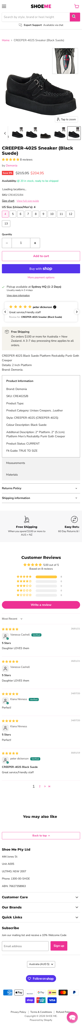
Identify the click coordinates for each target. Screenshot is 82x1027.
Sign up (59, 946)
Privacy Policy (18, 1012)
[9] (44, 218)
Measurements (15, 463)
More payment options (41, 277)
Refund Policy (63, 1012)
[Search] (75, 17)
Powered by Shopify (41, 1020)
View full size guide (28, 200)
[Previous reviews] (5, 311)
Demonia (11, 165)
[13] (6, 228)
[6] (21, 218)
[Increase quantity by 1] (35, 243)
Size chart (8, 200)
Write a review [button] (41, 605)
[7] (28, 218)
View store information (18, 295)
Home (6, 40)
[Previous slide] (5, 133)
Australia (39, 964)
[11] (61, 218)
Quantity (7, 234)
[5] (13, 218)
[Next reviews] (76, 311)
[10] (52, 218)
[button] (17, 133)
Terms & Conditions (41, 1012)
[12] (71, 218)
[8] (36, 218)
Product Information (19, 381)
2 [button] (39, 786)
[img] (10, 629)
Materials (12, 475)
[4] (6, 218)
